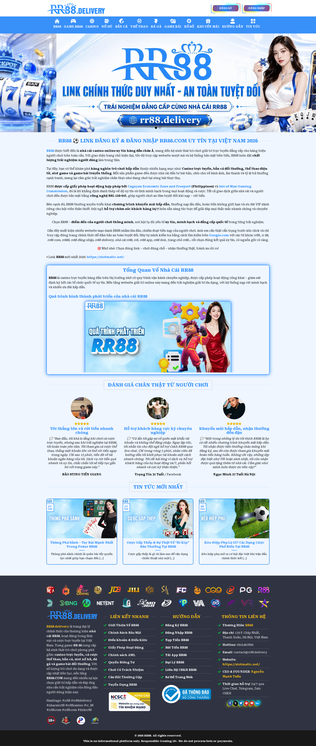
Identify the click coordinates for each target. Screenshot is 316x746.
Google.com (219, 235)
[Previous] (11, 83)
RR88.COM (54, 678)
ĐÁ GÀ (156, 26)
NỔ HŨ (106, 26)
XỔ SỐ (189, 26)
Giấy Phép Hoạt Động (126, 647)
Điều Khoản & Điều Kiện (127, 640)
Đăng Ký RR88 (176, 625)
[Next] (305, 83)
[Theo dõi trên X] (235, 703)
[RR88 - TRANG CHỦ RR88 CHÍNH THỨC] (92, 8)
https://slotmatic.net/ (105, 257)
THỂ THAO (139, 26)
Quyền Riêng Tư (121, 662)
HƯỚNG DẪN (232, 26)
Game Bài (172, 26)
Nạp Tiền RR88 (177, 640)
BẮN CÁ (121, 26)
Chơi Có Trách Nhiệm (126, 670)
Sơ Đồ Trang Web (179, 677)
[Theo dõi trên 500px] (257, 703)
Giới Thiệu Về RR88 (123, 625)
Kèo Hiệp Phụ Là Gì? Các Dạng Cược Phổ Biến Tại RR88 (234, 544)
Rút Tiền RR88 (176, 647)
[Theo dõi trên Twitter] (240, 703)
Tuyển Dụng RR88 (122, 684)
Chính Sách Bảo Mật (124, 632)
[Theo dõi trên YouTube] (251, 703)
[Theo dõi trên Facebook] (230, 703)
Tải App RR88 (176, 655)
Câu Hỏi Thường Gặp (125, 677)
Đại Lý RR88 (174, 662)
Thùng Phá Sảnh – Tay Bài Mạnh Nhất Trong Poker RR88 (81, 544)
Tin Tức (253, 26)
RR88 (57, 26)
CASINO (92, 26)
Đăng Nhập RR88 (178, 632)
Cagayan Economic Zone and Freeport (159, 186)
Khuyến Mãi (208, 26)
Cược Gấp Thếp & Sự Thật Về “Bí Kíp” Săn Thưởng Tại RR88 (158, 544)
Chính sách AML (121, 655)
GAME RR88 (73, 26)
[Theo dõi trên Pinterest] (246, 703)
